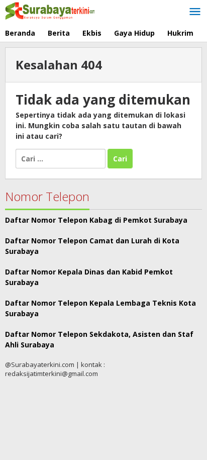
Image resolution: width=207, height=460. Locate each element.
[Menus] (195, 12)
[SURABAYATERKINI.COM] (50, 10)
